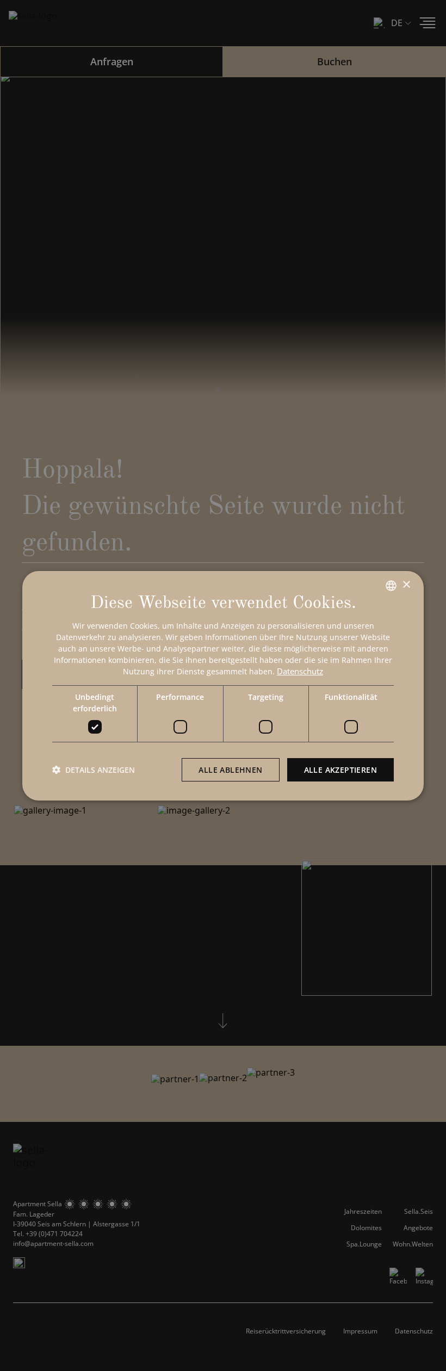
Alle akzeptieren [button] (340, 770)
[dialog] (223, 686)
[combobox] (391, 585)
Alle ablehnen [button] (230, 770)
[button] (93, 770)
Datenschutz (300, 671)
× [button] (406, 585)
